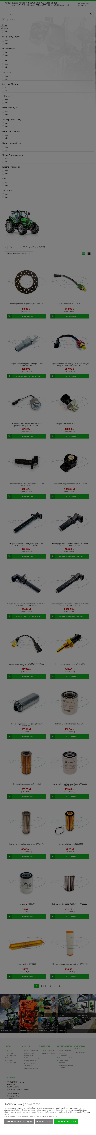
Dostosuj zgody (43, 1121)
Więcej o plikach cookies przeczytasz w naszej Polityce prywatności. (31, 1116)
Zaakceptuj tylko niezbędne (19, 1121)
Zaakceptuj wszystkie (65, 1121)
